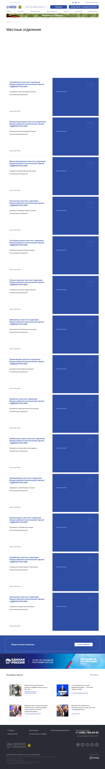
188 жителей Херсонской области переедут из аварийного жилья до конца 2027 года (35, 687)
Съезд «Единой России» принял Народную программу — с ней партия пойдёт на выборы (82, 687)
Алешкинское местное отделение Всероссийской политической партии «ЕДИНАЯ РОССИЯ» (27, 84)
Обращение (58, 7)
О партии (8, 11)
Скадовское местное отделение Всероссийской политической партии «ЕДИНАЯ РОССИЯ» (27, 559)
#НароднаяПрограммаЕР (30, 693)
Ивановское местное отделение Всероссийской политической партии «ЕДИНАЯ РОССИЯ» (27, 322)
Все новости (94, 675)
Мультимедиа (78, 11)
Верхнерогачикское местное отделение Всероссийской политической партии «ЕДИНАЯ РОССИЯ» (28, 163)
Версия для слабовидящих (91, 2)
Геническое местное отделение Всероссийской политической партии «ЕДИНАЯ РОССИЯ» (27, 203)
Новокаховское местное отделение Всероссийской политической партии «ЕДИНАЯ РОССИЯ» (27, 480)
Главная (8, 22)
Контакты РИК (13, 734)
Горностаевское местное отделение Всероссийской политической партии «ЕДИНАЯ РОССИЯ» (27, 282)
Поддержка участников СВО (53, 15)
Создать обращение (83, 644)
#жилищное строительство (30, 691)
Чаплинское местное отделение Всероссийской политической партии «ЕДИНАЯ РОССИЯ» (27, 599)
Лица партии (21, 11)
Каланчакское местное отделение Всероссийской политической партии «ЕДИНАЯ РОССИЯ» (27, 361)
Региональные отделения (60, 730)
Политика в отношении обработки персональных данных (22, 762)
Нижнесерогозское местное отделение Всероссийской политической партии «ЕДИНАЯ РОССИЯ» (27, 440)
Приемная (66, 11)
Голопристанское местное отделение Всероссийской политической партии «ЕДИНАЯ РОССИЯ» (27, 242)
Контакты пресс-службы (37, 734)
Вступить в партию (93, 11)
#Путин (78, 713)
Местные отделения (52, 11)
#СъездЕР (73, 693)
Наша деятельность (35, 11)
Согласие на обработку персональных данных (19, 763)
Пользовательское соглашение (15, 758)
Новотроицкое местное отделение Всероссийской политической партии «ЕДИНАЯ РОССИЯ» (27, 520)
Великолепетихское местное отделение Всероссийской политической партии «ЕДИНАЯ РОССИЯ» (28, 124)
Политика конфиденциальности (15, 760)
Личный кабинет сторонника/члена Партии (84, 7)
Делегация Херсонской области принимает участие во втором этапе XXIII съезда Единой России (83, 707)
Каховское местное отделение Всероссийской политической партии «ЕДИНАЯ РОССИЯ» (27, 401)
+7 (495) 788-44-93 (87, 732)
